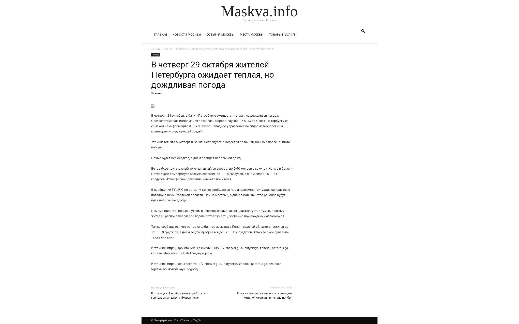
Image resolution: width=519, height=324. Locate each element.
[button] (363, 32)
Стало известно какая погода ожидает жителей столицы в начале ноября (264, 295)
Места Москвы (251, 34)
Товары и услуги (282, 34)
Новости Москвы (187, 34)
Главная (160, 34)
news (158, 92)
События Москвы (220, 34)
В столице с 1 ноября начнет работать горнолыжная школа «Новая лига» (178, 295)
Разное (168, 49)
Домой (155, 49)
